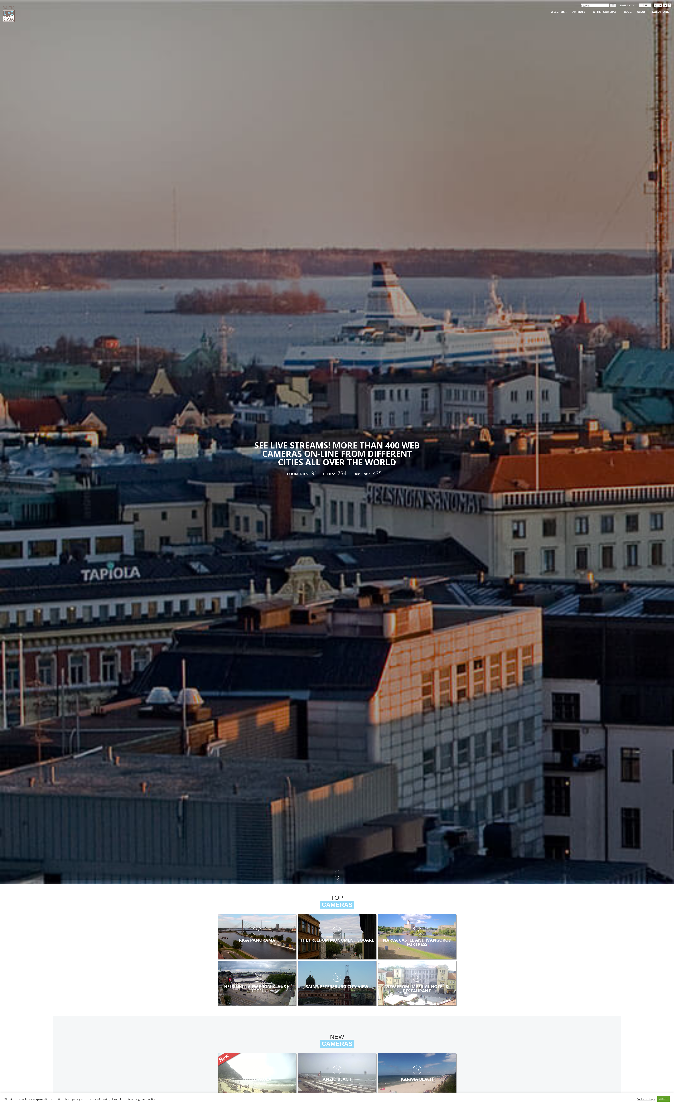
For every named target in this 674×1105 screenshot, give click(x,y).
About (642, 12)
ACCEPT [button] (663, 1098)
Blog (628, 12)
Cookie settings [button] (646, 1099)
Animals (579, 12)
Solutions (660, 12)
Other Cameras (605, 12)
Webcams (558, 12)
